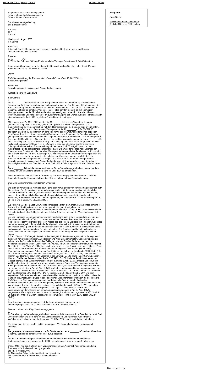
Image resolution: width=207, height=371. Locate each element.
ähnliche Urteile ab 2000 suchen (125, 24)
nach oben (120, 368)
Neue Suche (115, 17)
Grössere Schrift (96, 2)
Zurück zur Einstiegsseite (15, 2)
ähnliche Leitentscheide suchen (124, 21)
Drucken (31, 2)
